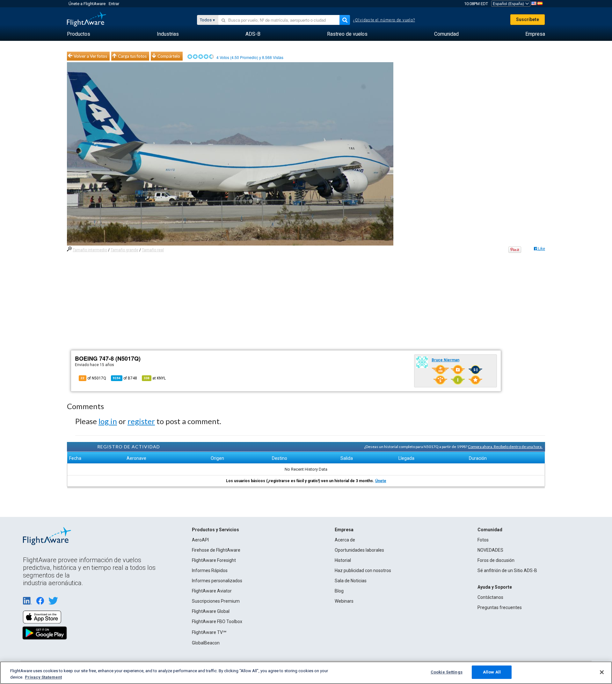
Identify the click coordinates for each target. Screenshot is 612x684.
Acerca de (345, 539)
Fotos (483, 539)
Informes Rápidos (210, 570)
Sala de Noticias (351, 580)
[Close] (602, 672)
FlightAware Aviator (212, 590)
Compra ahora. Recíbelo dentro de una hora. (505, 446)
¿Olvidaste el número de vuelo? (384, 20)
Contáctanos (490, 597)
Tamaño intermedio (90, 250)
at (155, 378)
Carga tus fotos (132, 56)
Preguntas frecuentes (499, 607)
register (141, 421)
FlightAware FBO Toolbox (217, 621)
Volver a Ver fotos (90, 56)
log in (107, 421)
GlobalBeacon (206, 642)
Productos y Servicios (215, 529)
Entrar (114, 3)
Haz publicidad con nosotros (363, 570)
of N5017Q (93, 378)
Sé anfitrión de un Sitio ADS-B (507, 570)
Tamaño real (153, 250)
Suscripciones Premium (216, 601)
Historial (343, 560)
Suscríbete (527, 19)
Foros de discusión (495, 560)
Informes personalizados (217, 580)
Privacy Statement (43, 677)
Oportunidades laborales (359, 550)
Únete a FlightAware (87, 3)
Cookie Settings (447, 672)
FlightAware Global (210, 611)
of (125, 378)
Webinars (344, 601)
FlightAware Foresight (214, 560)
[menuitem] (78, 34)
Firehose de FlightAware (216, 550)
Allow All (492, 672)
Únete (380, 481)
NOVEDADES (490, 550)
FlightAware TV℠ (209, 632)
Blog (339, 590)
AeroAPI (200, 539)
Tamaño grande (124, 250)
